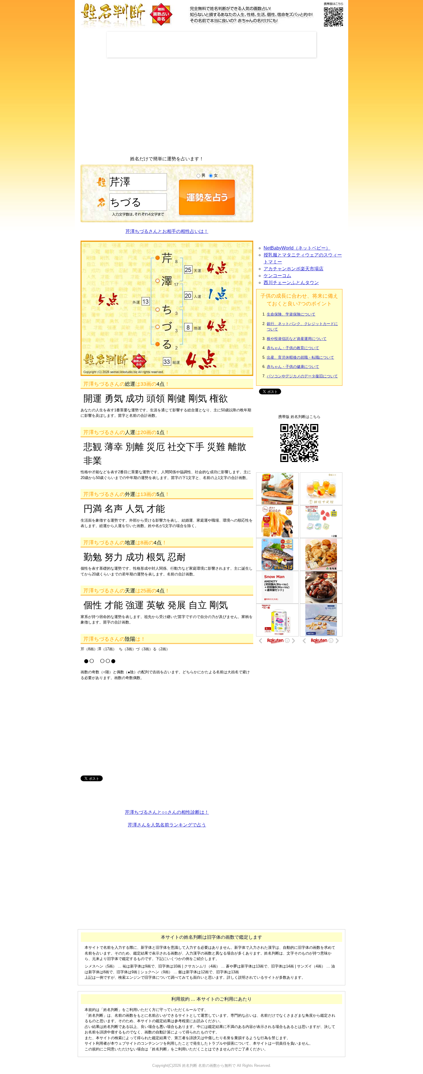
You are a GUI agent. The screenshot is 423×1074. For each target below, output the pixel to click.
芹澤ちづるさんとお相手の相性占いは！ (166, 231)
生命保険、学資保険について (291, 314)
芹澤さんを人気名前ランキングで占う (167, 824)
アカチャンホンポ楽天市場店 (293, 268)
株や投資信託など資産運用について (297, 339)
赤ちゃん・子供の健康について (293, 366)
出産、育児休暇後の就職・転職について (300, 357)
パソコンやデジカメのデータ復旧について (302, 376)
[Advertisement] (211, 45)
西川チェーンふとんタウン (291, 282)
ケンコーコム (277, 275)
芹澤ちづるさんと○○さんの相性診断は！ (167, 812)
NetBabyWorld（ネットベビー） (297, 248)
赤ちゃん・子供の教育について (293, 348)
